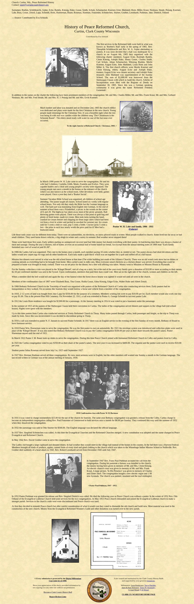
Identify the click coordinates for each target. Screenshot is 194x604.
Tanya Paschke (150, 585)
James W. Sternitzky (147, 588)
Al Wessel (145, 590)
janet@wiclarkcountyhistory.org (34, 5)
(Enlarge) (133, 229)
